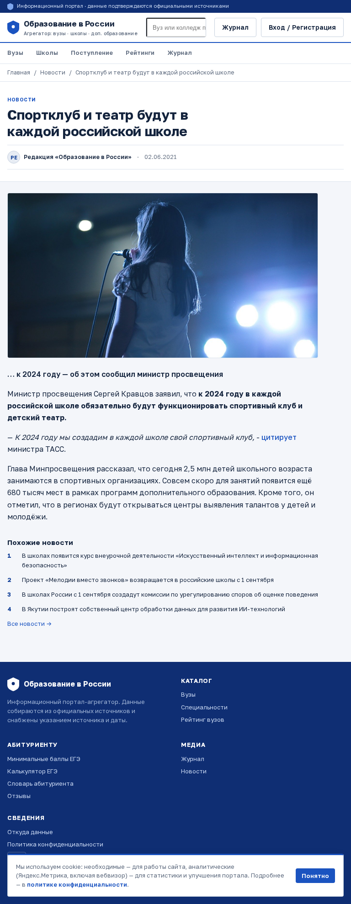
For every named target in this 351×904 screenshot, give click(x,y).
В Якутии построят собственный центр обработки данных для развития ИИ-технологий (153, 609)
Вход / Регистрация (302, 27)
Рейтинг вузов (202, 719)
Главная (18, 72)
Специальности (204, 707)
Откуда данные (30, 831)
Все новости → (29, 623)
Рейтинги (140, 52)
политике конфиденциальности (77, 884)
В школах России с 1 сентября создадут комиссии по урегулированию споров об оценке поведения (170, 594)
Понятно (315, 875)
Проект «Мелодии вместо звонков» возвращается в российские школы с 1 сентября (148, 579)
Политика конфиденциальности (55, 844)
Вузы (15, 52)
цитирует (279, 437)
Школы (47, 52)
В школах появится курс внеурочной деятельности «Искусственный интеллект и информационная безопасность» (170, 560)
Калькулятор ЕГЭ (32, 771)
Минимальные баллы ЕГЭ (43, 758)
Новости (52, 72)
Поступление (92, 52)
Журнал (235, 27)
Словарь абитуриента (40, 783)
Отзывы (19, 795)
